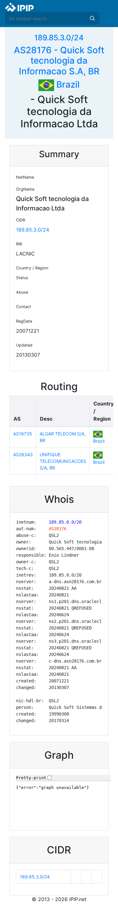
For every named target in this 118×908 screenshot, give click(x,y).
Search (92, 18)
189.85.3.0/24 (59, 37)
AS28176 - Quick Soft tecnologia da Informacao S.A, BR (59, 61)
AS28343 (23, 454)
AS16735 (22, 433)
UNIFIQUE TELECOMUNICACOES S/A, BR (63, 461)
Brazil (67, 84)
